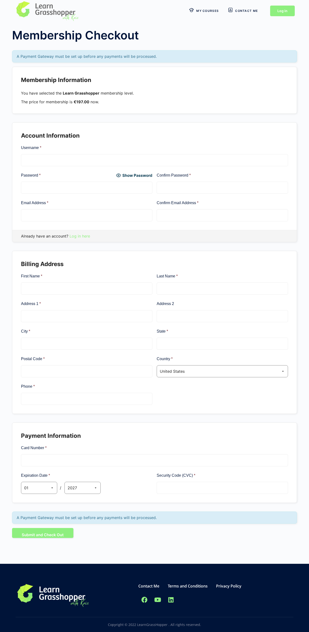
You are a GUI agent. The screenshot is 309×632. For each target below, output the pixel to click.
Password (31, 175)
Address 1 (31, 304)
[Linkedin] (171, 600)
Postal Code (33, 359)
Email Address (34, 203)
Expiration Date (35, 475)
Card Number (34, 448)
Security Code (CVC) (176, 475)
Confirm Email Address (177, 203)
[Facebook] (144, 600)
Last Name (167, 276)
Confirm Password (174, 175)
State (162, 331)
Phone (28, 386)
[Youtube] (158, 600)
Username (31, 148)
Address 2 (165, 304)
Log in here (80, 236)
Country (165, 359)
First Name (31, 276)
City (25, 331)
